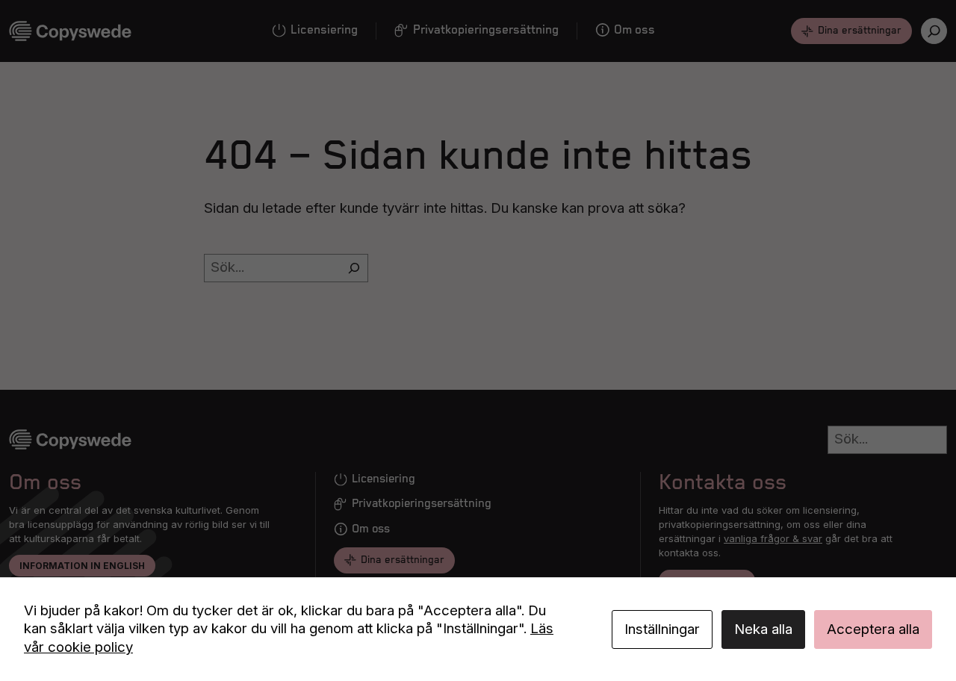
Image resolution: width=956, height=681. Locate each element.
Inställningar (662, 629)
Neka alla (763, 629)
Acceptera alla (873, 629)
